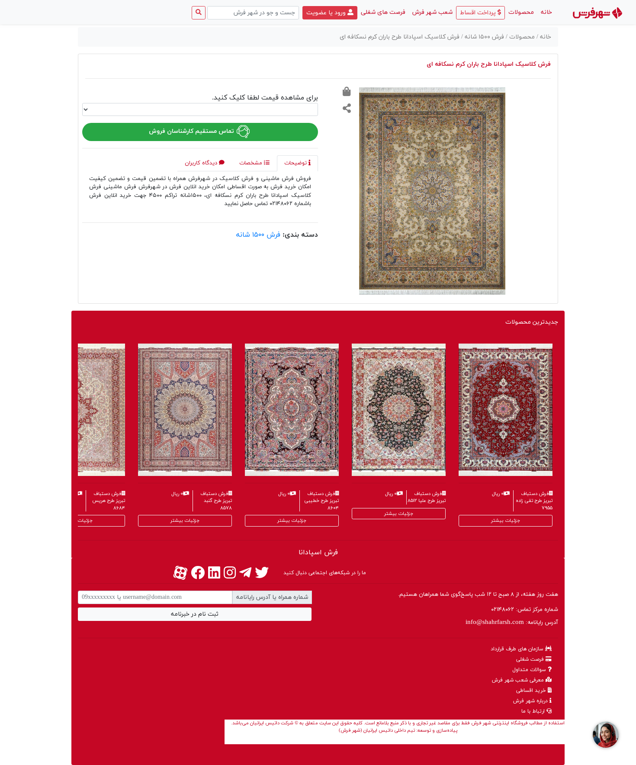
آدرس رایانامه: (512, 622)
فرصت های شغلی (383, 12)
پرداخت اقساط (479, 13)
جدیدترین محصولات (531, 322)
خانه (544, 12)
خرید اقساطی (532, 690)
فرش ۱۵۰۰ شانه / (483, 37)
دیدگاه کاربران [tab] (202, 163)
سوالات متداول (530, 669)
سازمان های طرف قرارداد (518, 649)
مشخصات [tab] (251, 163)
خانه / (543, 37)
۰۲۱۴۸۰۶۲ (502, 610)
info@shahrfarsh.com (495, 622)
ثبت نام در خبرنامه (194, 614)
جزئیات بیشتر (78, 520)
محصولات (521, 12)
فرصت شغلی (531, 659)
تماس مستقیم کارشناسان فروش (192, 131)
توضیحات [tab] (296, 163)
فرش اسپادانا (318, 552)
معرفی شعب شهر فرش (519, 680)
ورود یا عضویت (326, 13)
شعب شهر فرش (432, 12)
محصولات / (521, 37)
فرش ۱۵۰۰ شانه (258, 235)
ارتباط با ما (533, 711)
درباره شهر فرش (531, 701)
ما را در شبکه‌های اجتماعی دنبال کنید (324, 572)
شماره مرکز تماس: (524, 610)
